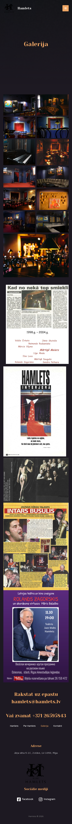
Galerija (44, 726)
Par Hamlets (29, 726)
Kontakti (57, 726)
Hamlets (24, 8)
